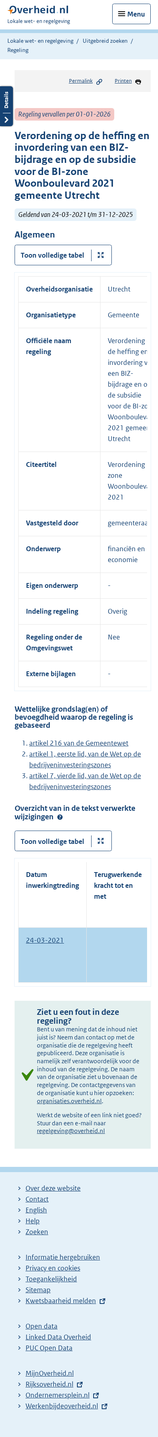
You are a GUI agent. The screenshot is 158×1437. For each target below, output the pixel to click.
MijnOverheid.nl (50, 1373)
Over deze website (53, 1188)
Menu (136, 14)
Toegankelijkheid (51, 1279)
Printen (123, 80)
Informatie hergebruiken (63, 1257)
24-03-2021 (45, 940)
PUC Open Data (49, 1347)
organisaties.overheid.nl (69, 1101)
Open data (42, 1326)
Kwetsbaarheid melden (61, 1300)
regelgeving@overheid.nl (71, 1131)
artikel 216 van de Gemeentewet (78, 743)
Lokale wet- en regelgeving (40, 40)
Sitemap (38, 1289)
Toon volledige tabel (52, 255)
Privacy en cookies (53, 1268)
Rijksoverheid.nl (49, 1384)
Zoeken (37, 1231)
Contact (37, 1199)
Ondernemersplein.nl (58, 1395)
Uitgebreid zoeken (105, 40)
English (36, 1210)
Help (33, 1220)
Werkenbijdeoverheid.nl (62, 1406)
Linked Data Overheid (58, 1337)
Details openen (6, 106)
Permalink (81, 80)
